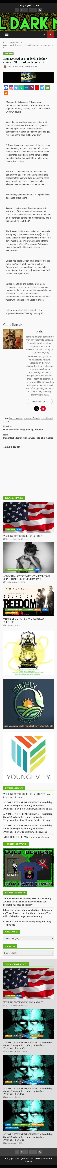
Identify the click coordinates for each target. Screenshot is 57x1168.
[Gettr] (37, 87)
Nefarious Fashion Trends (21, 1124)
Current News (8, 53)
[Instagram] (11, 87)
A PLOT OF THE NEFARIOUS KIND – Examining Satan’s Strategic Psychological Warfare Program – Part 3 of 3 (27, 805)
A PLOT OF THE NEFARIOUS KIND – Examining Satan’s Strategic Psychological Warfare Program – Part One (27, 828)
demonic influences (32, 418)
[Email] (47, 87)
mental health (47, 418)
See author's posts (40, 401)
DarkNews (41, 1158)
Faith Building (18, 1036)
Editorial (38, 609)
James (19, 529)
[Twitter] (16, 87)
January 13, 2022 (31, 108)
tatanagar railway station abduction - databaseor (28, 910)
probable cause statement (34, 208)
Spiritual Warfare (11, 612)
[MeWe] (26, 87)
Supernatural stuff (37, 1082)
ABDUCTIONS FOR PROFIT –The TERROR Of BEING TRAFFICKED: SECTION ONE (28, 557)
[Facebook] (6, 87)
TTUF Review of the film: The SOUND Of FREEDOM (28, 600)
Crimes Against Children (14, 569)
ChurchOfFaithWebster (15, 921)
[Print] (6, 93)
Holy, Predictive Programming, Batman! (23, 428)
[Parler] (31, 87)
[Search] (44, 34)
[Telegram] (42, 87)
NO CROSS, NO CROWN (15, 837)
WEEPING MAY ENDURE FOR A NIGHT (28, 517)
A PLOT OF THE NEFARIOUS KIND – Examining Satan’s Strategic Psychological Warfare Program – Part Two (27, 817)
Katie (9, 66)
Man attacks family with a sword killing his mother (28, 436)
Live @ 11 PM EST (50, 34)
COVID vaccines (16, 418)
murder (7, 421)
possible (46, 296)
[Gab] (21, 87)
